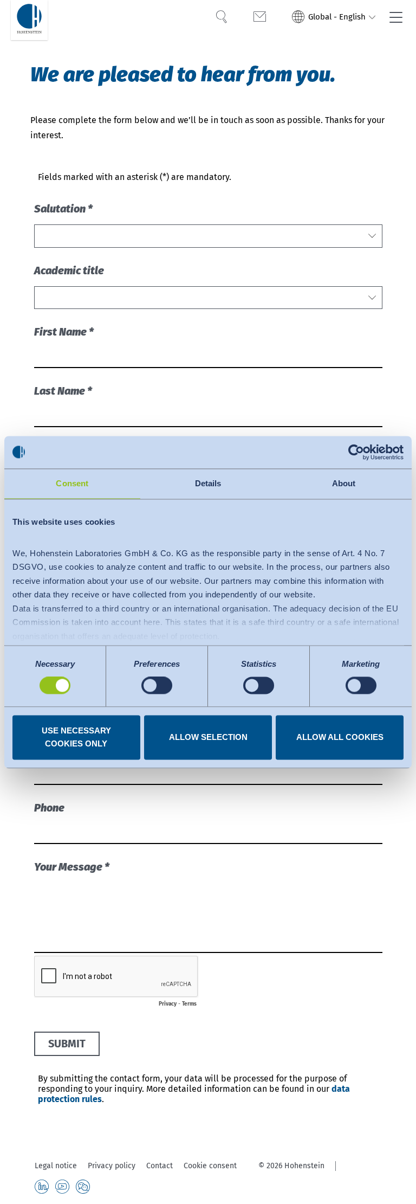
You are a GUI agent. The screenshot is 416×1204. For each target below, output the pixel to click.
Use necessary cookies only (76, 737)
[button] (334, 18)
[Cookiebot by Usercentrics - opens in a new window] (356, 452)
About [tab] (344, 483)
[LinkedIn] (42, 1187)
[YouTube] (62, 1187)
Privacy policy (111, 1165)
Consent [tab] (72, 483)
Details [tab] (208, 483)
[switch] (156, 685)
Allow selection (208, 737)
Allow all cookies (340, 737)
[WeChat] (83, 1187)
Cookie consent (210, 1165)
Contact (159, 1165)
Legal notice (56, 1165)
